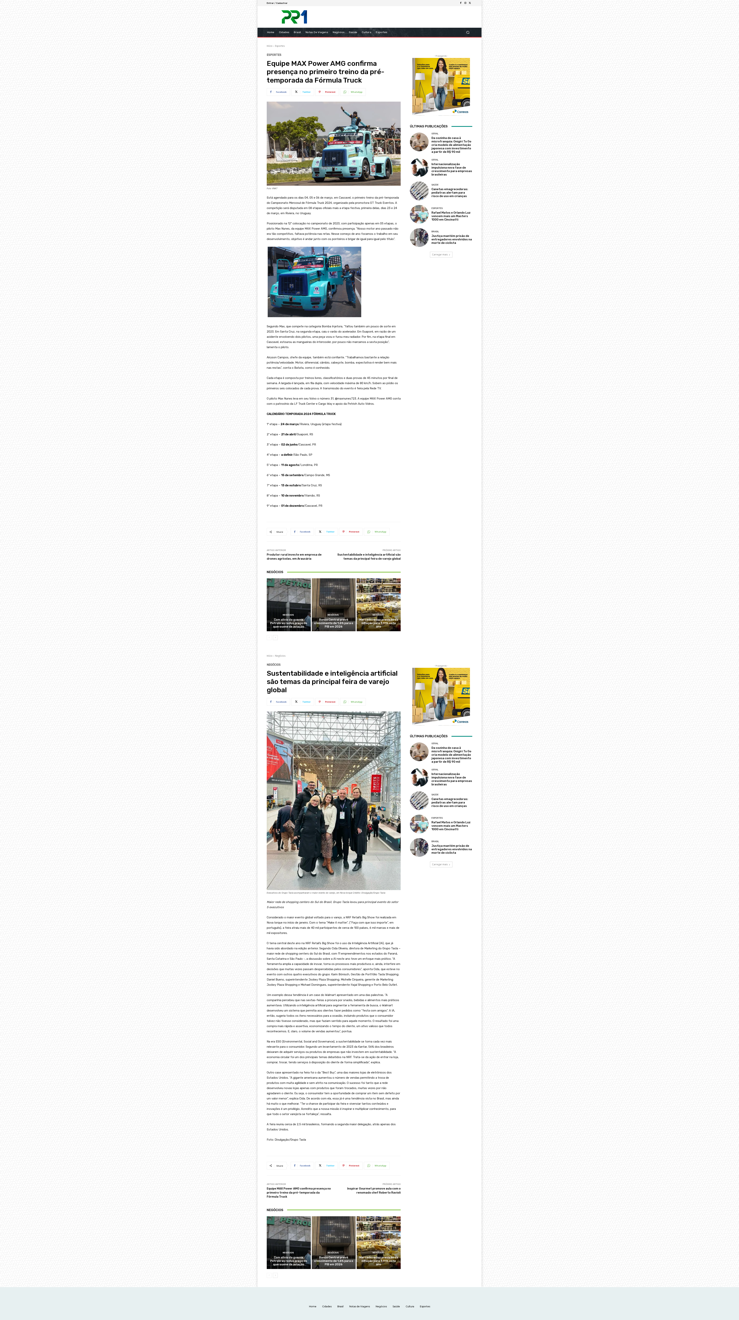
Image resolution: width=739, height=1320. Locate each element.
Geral (434, 134)
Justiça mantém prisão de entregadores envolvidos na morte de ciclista (451, 239)
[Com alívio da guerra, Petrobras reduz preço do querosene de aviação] (289, 604)
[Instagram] (465, 3)
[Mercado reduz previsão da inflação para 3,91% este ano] (379, 604)
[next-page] (275, 637)
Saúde (435, 185)
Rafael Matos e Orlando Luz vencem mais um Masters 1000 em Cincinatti (451, 216)
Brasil (435, 232)
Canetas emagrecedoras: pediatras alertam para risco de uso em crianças (449, 192)
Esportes (280, 46)
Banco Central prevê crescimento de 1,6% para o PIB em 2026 (333, 623)
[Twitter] (470, 3)
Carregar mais (440, 254)
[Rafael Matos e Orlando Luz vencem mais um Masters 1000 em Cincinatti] (419, 214)
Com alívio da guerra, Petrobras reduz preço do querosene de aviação (288, 623)
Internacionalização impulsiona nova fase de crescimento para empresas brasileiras (451, 169)
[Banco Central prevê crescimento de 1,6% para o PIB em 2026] (334, 604)
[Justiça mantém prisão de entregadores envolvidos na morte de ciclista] (419, 237)
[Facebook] (460, 3)
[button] (467, 32)
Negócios (288, 615)
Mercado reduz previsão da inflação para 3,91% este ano (378, 623)
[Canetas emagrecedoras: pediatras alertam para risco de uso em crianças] (419, 190)
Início (270, 46)
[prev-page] (269, 637)
